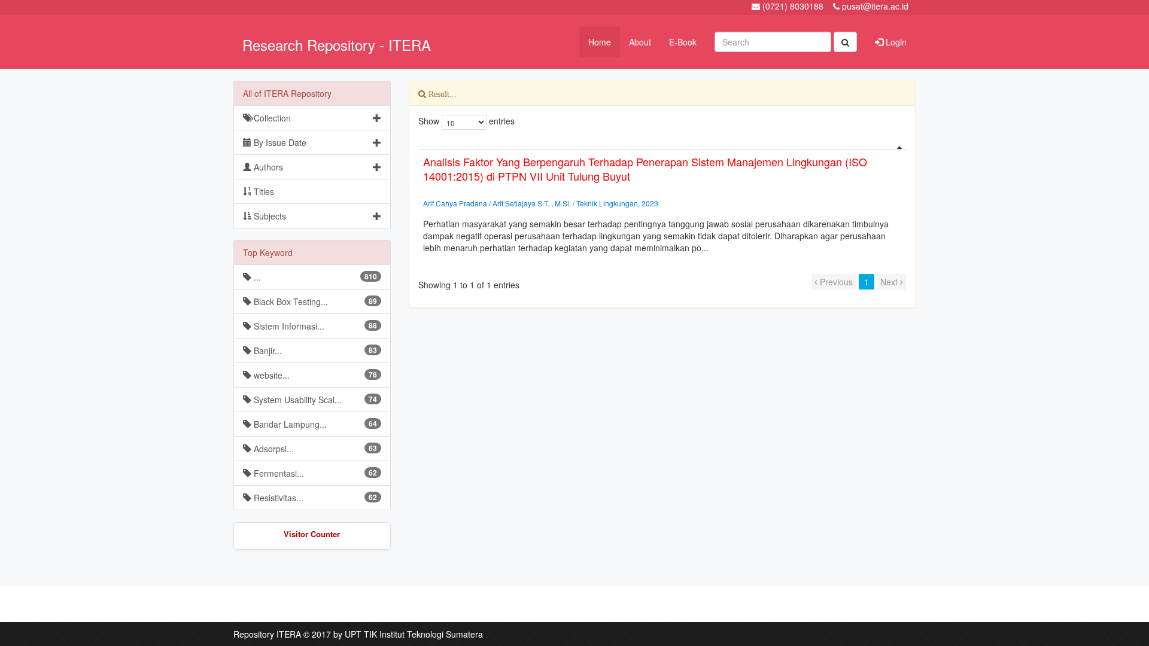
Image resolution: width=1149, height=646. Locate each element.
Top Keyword (268, 252)
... (314, 277)
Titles (262, 191)
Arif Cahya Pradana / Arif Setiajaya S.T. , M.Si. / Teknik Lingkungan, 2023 (540, 203)
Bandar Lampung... (314, 424)
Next (890, 282)
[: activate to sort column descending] (662, 144)
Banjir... (314, 350)
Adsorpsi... (314, 449)
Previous (835, 282)
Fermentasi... (314, 473)
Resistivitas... (314, 498)
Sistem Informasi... (314, 326)
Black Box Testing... (314, 301)
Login (895, 42)
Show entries (466, 121)
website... (314, 375)
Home (599, 42)
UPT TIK (361, 634)
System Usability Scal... (314, 400)
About (640, 42)
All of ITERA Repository (287, 93)
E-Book (683, 42)
